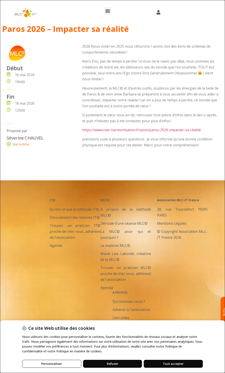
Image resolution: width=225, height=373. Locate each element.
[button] (107, 10)
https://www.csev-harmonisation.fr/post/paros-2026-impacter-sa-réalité (141, 129)
